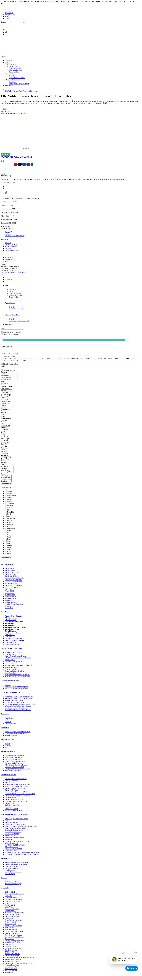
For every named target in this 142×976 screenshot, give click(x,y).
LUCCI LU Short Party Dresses (15, 761)
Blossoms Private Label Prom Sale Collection (20, 794)
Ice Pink (10, 520)
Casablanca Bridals (11, 576)
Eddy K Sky (9, 903)
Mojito (9, 493)
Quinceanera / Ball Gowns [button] (10, 681)
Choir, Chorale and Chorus (14, 931)
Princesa (7, 685)
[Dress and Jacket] (6, 387)
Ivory (9, 539)
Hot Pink (10, 524)
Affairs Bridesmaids (11, 822)
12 (35, 358)
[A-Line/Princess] (6, 457)
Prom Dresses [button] (5, 612)
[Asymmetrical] (5, 440)
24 (60, 358)
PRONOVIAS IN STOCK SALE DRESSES (20, 704)
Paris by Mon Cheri (11, 781)
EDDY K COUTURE (12, 901)
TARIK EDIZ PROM (12, 954)
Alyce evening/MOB (12, 956)
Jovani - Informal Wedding (14, 810)
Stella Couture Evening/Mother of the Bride (19, 963)
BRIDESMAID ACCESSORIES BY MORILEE (21, 826)
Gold (8, 543)
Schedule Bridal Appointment (14, 236)
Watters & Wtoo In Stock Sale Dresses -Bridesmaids (22, 852)
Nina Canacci (9, 782)
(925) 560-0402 (6, 226)
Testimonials (9, 324)
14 (39, 358)
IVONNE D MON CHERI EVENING (18, 658)
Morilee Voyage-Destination (14, 604)
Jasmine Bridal (10, 905)
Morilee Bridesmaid (11, 735)
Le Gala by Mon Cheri (12, 805)
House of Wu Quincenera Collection (17, 688)
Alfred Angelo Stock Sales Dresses (16, 819)
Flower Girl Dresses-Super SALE (16, 864)
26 (64, 358)
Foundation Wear (10, 724)
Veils (6, 720)
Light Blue (10, 506)
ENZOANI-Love (11, 583)
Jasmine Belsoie (10, 835)
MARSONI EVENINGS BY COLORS (18, 665)
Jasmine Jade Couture (12, 961)
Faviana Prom (9, 803)
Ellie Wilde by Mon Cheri (14, 622)
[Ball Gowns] (6, 383)
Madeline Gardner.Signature (14, 912)
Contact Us (8, 232)
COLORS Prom (10, 620)
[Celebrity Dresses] (7, 394)
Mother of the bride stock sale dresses (17, 675)
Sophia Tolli (9, 608)
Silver (9, 551)
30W (127, 358)
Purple (9, 514)
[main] (71, 130)
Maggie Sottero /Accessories (14, 894)
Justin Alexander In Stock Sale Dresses (18, 710)
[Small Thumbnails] (2, 106)
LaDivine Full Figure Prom (14, 638)
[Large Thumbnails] (3, 106)
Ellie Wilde (8, 896)
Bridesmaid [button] (5, 728)
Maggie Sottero (10, 595)
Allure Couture (10, 570)
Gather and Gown (11, 850)
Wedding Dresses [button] (7, 564)
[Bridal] (9, 374)
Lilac (8, 516)
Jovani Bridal (9, 591)
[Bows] (5, 424)
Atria (6, 820)
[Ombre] (3, 416)
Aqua (9, 501)
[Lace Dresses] (6, 388)
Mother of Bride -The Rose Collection (17, 676)
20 (52, 358)
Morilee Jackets (10, 870)
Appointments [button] (10, 303)
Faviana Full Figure (11, 790)
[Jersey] (4, 435)
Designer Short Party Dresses (14, 755)
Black (9, 547)
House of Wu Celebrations (13, 849)
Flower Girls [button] (5, 858)
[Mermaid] (6, 461)
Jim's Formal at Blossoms (13, 882)
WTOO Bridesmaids (12, 834)
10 (31, 358)
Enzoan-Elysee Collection (13, 581)
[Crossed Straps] (6, 403)
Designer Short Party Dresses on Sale (17, 769)
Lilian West (8, 907)
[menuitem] (73, 11)
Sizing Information (11, 246)
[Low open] (6, 407)
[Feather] (4, 433)
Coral (9, 537)
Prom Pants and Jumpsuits (13, 920)
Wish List (8, 11)
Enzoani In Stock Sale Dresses (15, 702)
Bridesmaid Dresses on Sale (14, 830)
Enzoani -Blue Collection (13, 580)
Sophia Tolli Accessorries (13, 872)
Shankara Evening (11, 950)
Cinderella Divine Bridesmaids (15, 733)
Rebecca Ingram (10, 596)
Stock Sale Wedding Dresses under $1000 (19, 697)
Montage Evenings (11, 667)
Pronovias (8, 606)
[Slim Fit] (6, 463)
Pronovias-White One (12, 909)
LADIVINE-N (10, 635)
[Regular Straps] (6, 478)
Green (9, 497)
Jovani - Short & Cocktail (13, 926)
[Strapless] (6, 481)
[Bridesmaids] (9, 376)
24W (110, 358)
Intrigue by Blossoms (12, 933)
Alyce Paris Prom (11, 618)
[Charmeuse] (4, 429)
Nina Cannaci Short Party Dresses (16, 765)
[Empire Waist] (6, 459)
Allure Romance (10, 574)
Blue (8, 510)
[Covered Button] (6, 402)
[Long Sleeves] (7, 470)
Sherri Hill (8, 807)
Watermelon (11, 529)
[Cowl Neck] (6, 448)
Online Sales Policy (11, 245)
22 (56, 358)
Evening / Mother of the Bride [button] (11, 648)
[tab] (73, 285)
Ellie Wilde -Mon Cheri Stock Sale (16, 801)
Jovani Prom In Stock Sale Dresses (16, 786)
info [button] (6, 285)
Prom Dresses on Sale (12, 644)
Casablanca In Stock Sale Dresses (16, 708)
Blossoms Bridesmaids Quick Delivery (17, 841)
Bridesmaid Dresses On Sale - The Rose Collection (22, 854)
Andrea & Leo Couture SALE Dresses (17, 796)
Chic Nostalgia (10, 874)
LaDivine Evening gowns (13, 661)
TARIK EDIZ (9, 952)
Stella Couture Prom (11, 967)
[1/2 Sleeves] (7, 467)
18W (93, 358)
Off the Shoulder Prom (12, 916)
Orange (9, 535)
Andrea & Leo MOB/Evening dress (16, 687)
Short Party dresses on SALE (14, 767)
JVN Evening (9, 927)
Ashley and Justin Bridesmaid (15, 837)
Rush (6, 747)
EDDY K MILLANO (12, 914)
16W (87, 358)
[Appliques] (5, 420)
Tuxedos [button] (4, 878)
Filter (5, 109)
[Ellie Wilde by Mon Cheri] (14, 113)
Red (8, 533)
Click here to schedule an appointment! (14, 272)
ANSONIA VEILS (11, 868)
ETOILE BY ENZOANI (13, 585)
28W (121, 358)
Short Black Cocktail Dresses (14, 937)
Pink (8, 522)
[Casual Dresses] (9, 377)
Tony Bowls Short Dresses (14, 770)
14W (81, 358)
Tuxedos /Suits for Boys (13, 884)
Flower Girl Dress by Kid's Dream (16, 862)
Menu (3, 56)
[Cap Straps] (6, 476)
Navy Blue (10, 512)
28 (68, 358)
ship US (7, 744)
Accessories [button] (5, 714)
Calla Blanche (9, 944)
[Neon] (3, 414)
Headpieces (9, 718)
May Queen (9, 972)
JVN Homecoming (11, 929)
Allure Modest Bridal (12, 572)
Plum (9, 531)
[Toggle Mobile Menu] (1, 274)
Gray (8, 549)
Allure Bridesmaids (11, 847)
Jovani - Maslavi (10, 922)
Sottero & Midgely (11, 598)
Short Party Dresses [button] (8, 751)
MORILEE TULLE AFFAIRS (15, 845)
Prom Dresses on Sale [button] (8, 775)
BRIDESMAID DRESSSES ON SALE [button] (15, 815)
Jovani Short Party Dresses (14, 757)
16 (43, 358)
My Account (9, 13)
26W (116, 358)
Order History (9, 259)
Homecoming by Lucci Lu (13, 763)
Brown (9, 545)
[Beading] (5, 422)
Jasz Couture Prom (11, 969)
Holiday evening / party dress (14, 941)
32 (77, 358)
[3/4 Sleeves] (7, 468)
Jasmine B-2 (9, 839)
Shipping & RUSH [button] (7, 739)
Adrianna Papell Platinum (13, 948)
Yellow (9, 491)
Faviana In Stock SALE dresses (15, 788)
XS (9, 361)
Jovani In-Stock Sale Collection (16, 627)
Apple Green (11, 495)
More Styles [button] (5, 888)
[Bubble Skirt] (7, 392)
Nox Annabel (9, 939)
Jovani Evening (10, 660)
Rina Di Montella (10, 669)
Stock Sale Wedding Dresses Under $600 (18, 698)
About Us (8, 243)
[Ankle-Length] (5, 439)
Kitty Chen (8, 589)
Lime (9, 499)
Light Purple (11, 518)
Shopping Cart (10, 15)
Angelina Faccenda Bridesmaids (15, 828)
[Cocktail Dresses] (9, 379)
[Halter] (6, 450)
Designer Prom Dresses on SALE (16, 792)
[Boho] (6, 385)
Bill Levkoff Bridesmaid (13, 832)
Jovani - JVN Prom (12, 629)
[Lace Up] (6, 405)
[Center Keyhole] (7, 396)
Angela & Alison (10, 797)
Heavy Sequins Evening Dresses (15, 656)
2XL (30, 361)
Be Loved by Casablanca (13, 942)
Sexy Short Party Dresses (13, 935)
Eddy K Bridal (10, 892)
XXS (4, 361)
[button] (8, 60)
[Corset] (7, 398)
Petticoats (8, 722)
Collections (8, 279)
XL (25, 361)
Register (7, 16)
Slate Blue (10, 508)
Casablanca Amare (11, 946)
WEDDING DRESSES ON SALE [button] (13, 693)
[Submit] (24, 22)
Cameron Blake (10, 654)
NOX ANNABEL (11, 971)
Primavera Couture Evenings (14, 671)
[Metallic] (3, 413)
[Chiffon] (4, 431)
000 (6, 358)
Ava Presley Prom (11, 897)
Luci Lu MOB (10, 663)
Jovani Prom (9, 625)
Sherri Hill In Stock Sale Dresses (16, 779)
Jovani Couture (10, 631)
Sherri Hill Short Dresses (13, 759)
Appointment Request (12, 250)
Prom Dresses (9, 918)
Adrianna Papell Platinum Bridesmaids (17, 732)
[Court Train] (5, 444)
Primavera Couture (11, 642)
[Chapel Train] (5, 442)
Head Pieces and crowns (13, 866)
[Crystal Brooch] (5, 426)
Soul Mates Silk (10, 673)
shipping (8, 745)
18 (48, 358)
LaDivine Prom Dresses (13, 633)
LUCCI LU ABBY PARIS (14, 640)
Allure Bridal (9, 568)
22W (104, 358)
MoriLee (8, 600)
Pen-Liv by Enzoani (11, 587)
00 (10, 358)
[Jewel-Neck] (6, 453)
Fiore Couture (9, 593)
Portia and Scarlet (11, 809)
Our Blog (8, 248)
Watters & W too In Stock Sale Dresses (18, 706)
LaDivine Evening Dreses (13, 899)
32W (133, 358)
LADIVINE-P (10, 637)
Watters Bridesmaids (11, 843)
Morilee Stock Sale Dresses (14, 700)
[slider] (127, 339)
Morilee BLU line (11, 602)
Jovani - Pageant (10, 924)
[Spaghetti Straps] (6, 479)
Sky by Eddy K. (10, 911)
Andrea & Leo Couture (13, 616)
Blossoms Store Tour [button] (12, 315)
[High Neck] (6, 452)
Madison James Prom (12, 965)
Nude (9, 541)
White (9, 553)
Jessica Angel (9, 623)
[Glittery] (3, 411)
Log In (7, 18)
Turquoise (10, 504)
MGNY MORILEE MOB (13, 652)
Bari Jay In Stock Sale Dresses (15, 824)
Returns (7, 234)
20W (99, 358)
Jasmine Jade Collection (13, 959)
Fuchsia (9, 526)
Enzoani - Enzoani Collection (14, 578)
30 (73, 358)
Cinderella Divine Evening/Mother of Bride (19, 957)
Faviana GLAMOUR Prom (14, 799)
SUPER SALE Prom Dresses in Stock (17, 784)
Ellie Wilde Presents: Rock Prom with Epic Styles (21, 91)
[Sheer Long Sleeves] (7, 472)
